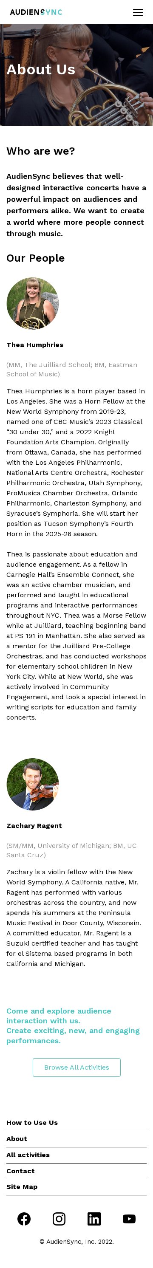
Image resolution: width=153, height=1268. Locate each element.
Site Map (21, 1187)
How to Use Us (32, 1122)
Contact (20, 1171)
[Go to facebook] (24, 1220)
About (16, 1139)
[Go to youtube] (129, 1220)
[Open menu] (137, 13)
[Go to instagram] (59, 1220)
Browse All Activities (76, 1067)
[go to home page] (36, 12)
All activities (28, 1155)
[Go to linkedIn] (94, 1220)
